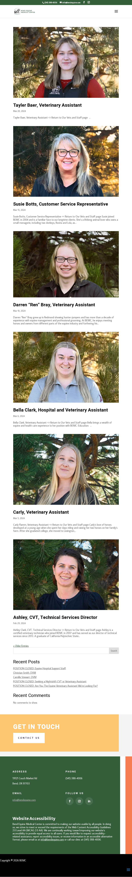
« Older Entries (21, 645)
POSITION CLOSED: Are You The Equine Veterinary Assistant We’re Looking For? (55, 685)
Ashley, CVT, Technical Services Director (55, 617)
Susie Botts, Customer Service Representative (60, 204)
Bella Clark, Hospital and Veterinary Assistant (60, 410)
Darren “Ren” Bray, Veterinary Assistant (54, 305)
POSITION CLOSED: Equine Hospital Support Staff (39, 668)
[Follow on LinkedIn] (89, 801)
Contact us (29, 737)
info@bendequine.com (24, 800)
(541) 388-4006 (50, 2)
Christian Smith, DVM (24, 672)
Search (114, 650)
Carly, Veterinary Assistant (41, 512)
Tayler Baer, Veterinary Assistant (47, 105)
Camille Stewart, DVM (24, 677)
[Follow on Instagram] (79, 801)
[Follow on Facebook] (70, 801)
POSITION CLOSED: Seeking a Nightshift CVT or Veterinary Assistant (49, 681)
